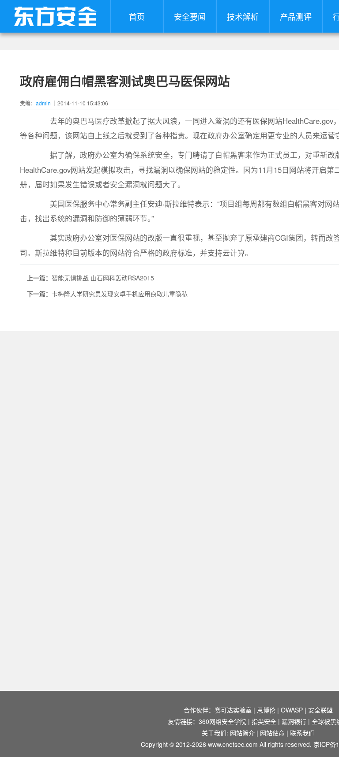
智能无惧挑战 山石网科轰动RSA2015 (103, 277)
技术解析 (243, 16)
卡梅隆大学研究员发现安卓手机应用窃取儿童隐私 (120, 293)
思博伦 (266, 709)
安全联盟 (320, 709)
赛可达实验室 (233, 709)
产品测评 (296, 16)
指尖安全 (264, 721)
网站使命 (272, 732)
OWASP (292, 709)
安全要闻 (190, 16)
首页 (137, 16)
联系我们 (302, 732)
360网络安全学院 (222, 721)
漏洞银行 (294, 721)
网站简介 (242, 732)
